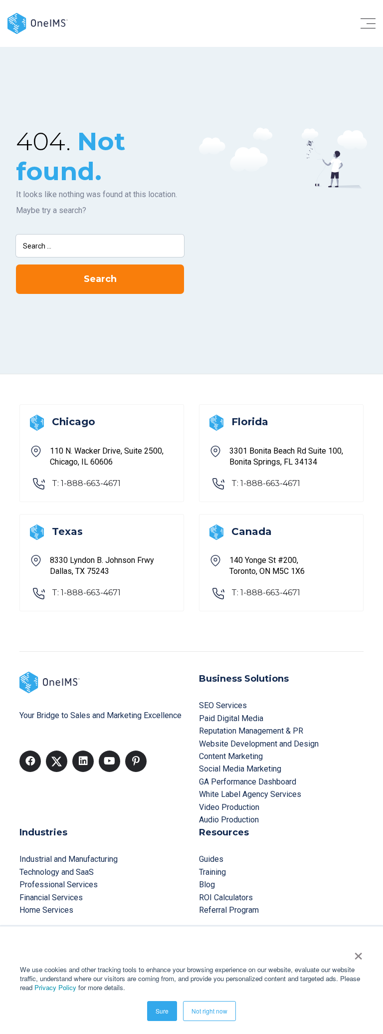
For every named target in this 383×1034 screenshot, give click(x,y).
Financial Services (51, 897)
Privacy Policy (55, 987)
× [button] (358, 952)
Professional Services (58, 884)
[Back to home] (37, 22)
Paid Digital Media (231, 718)
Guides (211, 859)
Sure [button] (162, 1011)
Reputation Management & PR (251, 731)
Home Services (46, 910)
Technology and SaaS (56, 872)
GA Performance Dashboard (247, 781)
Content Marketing (231, 756)
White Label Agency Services (250, 794)
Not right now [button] (209, 1011)
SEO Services (223, 705)
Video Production (229, 807)
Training (212, 872)
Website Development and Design (259, 744)
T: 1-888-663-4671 (86, 483)
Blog (207, 884)
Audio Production (229, 819)
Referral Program (229, 910)
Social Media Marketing (240, 769)
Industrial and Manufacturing (68, 859)
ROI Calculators (226, 897)
